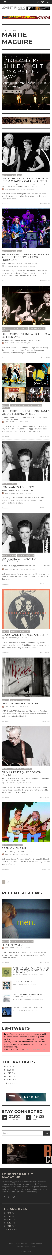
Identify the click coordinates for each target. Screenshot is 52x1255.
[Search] (5, 2)
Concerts (6, 328)
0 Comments (46, 204)
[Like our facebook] (28, 1117)
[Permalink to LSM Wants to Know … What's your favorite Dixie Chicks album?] (26, 465)
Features (6, 484)
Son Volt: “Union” (23, 981)
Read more (5, 204)
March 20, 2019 (33, 1010)
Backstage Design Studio (26, 1246)
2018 (9, 1076)
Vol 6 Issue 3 (24, 700)
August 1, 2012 (25, 783)
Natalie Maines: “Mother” (22, 703)
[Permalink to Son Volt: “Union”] (6, 985)
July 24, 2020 (24, 948)
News (19, 175)
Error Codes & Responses (35, 1049)
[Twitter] (42, 2)
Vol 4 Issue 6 (17, 845)
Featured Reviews (37, 328)
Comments (46, 436)
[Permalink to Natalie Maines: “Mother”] (26, 682)
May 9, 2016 (23, 422)
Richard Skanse (12, 189)
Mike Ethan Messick (21, 999)
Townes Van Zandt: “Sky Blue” (30, 1008)
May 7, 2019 (32, 984)
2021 (9, 1067)
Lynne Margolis (11, 783)
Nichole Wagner (12, 266)
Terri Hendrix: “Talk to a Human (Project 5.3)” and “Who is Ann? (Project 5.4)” (31, 970)
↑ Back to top (26, 1251)
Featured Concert (20, 328)
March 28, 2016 (25, 493)
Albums (5, 405)
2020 (9, 1070)
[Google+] (37, 2)
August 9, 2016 (25, 343)
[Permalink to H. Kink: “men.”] (26, 923)
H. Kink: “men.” (12, 944)
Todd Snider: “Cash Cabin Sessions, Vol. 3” (27, 995)
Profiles (15, 769)
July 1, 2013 (22, 638)
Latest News (22, 555)
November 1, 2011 (26, 854)
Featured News (9, 175)
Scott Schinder (20, 984)
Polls (14, 484)
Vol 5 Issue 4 (25, 769)
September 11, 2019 (35, 974)
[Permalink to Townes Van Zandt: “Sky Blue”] (6, 1012)
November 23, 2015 (27, 569)
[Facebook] (33, 2)
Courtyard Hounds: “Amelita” (25, 634)
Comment (46, 358)
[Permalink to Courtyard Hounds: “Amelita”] (26, 613)
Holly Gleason (11, 638)
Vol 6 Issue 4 (24, 631)
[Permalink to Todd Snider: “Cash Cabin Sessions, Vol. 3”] (6, 998)
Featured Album (17, 405)
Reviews (5, 331)
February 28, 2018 (26, 189)
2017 (9, 1080)
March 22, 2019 (37, 999)
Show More (11, 1083)
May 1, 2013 (23, 706)
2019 (9, 1073)
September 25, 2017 (28, 266)
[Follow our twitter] (4, 1117)
